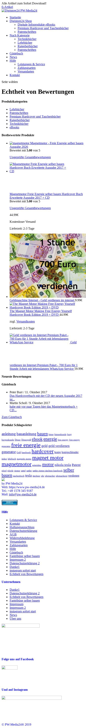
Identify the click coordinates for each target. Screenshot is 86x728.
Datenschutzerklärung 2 (25, 563)
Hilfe (13, 60)
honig (57, 452)
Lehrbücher (25, 42)
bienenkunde (60, 434)
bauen (42, 433)
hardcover (43, 451)
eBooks (14, 127)
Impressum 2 (18, 559)
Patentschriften (27, 31)
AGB (13, 534)
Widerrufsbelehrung (22, 538)
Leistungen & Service (31, 64)
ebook (37, 439)
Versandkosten (25, 321)
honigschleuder (70, 452)
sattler (29, 471)
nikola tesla (63, 465)
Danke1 (15, 567)
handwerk (26, 452)
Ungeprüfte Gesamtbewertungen (30, 157)
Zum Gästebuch (12, 417)
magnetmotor (16, 464)
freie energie (26, 445)
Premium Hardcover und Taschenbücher (43, 28)
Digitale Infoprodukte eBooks (36, 24)
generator (9, 452)
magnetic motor (24, 459)
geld (44, 446)
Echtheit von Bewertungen (26, 574)
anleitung (9, 434)
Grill (19, 452)
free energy (63, 440)
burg (69, 434)
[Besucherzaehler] (10, 504)
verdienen (73, 475)
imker (4, 459)
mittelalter (36, 465)
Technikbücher (27, 39)
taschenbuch (18, 476)
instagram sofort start (23, 570)
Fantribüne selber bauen (25, 556)
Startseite (15, 17)
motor (48, 464)
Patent (76, 465)
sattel (23, 471)
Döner (18, 440)
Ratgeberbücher (28, 46)
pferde (10, 471)
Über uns (15, 618)
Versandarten (26, 71)
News (13, 57)
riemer (17, 471)
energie (50, 439)
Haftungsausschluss (22, 527)
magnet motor (47, 458)
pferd (4, 471)
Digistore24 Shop (21, 21)
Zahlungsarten (27, 68)
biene (51, 434)
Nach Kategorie (20, 35)
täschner (36, 476)
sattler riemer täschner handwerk (48, 471)
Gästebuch (16, 53)
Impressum (16, 604)
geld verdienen (59, 446)
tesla (28, 475)
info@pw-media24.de (23, 494)
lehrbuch (12, 459)
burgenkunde (8, 440)
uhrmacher (50, 476)
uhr (42, 476)
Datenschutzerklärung (23, 530)
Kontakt (15, 75)
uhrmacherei (61, 476)
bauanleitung (26, 434)
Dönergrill (26, 440)
